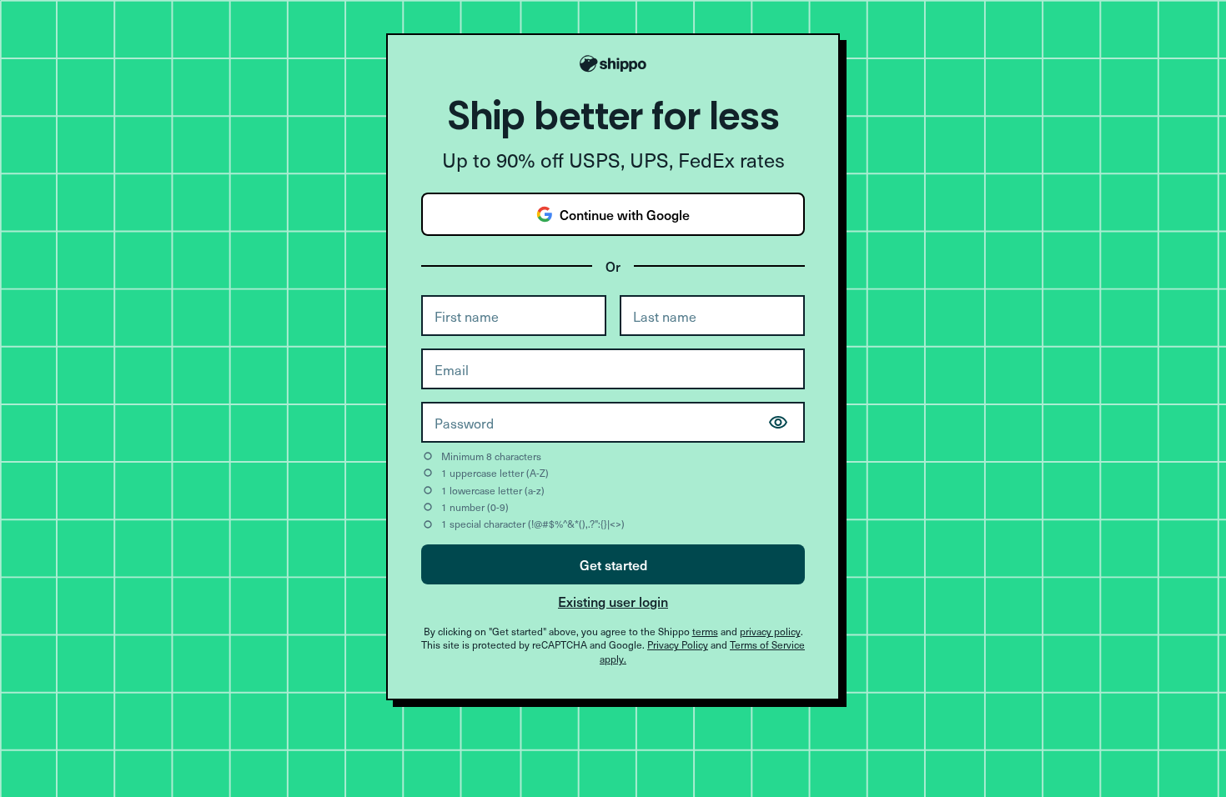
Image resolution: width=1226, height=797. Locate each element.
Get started (613, 564)
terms (705, 631)
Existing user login (613, 601)
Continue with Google (625, 214)
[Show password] (778, 422)
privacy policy (770, 631)
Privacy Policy (677, 644)
